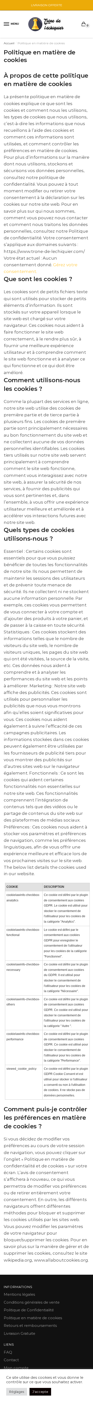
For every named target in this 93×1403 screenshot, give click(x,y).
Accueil (9, 43)
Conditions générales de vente (32, 1302)
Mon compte (16, 1367)
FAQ (8, 1352)
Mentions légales (19, 1294)
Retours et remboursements (30, 1325)
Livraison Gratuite (19, 1333)
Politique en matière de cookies (33, 1317)
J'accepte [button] (40, 1392)
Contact (11, 1360)
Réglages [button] (16, 1392)
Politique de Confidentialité (29, 1310)
